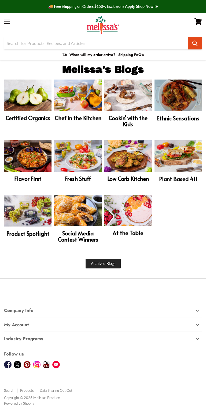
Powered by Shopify (19, 403)
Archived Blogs (103, 263)
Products (27, 390)
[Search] (195, 43)
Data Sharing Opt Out (56, 390)
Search (9, 390)
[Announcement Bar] (103, 6)
